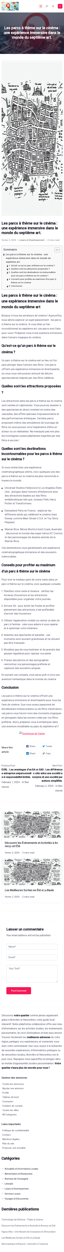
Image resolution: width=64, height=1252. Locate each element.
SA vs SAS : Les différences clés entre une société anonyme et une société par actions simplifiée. (47, 775)
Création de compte (12, 1105)
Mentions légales (11, 1139)
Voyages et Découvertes (17, 1198)
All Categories (9, 1114)
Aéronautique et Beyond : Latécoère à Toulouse (25, 1244)
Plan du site (8, 1143)
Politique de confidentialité (15, 1130)
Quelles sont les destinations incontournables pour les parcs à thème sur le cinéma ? (33, 274)
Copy (48, 753)
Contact (6, 1134)
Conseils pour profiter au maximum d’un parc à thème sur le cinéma (33, 281)
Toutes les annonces (13, 1084)
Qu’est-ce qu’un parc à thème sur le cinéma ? (33, 265)
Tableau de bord (10, 1097)
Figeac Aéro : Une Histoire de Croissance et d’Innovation (29, 1231)
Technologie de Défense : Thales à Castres (22, 1219)
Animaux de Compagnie (16, 1179)
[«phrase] (32, 733)
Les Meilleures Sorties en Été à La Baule (29, 890)
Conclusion (16, 286)
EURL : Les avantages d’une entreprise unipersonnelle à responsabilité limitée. (17, 773)
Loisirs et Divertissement (31, 240)
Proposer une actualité (13, 1148)
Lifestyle (9, 1184)
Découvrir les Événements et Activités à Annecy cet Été (28, 1225)
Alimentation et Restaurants (18, 1174)
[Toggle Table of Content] (55, 250)
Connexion (7, 1101)
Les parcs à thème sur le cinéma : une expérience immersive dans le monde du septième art (28, 258)
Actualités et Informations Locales (21, 1169)
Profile (5, 1092)
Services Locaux (13, 1193)
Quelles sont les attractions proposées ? (30, 269)
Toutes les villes (10, 1110)
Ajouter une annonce (13, 1088)
